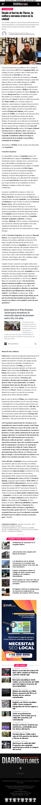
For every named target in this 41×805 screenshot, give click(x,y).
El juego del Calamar (26, 527)
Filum (4, 529)
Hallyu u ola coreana (30, 529)
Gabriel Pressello (14, 529)
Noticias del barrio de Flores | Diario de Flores (22, 34)
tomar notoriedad (15, 531)
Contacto (20, 773)
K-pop (4, 531)
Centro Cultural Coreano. (12, 526)
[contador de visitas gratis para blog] (20, 802)
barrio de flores (25, 524)
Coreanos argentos (9, 527)
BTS (34, 524)
